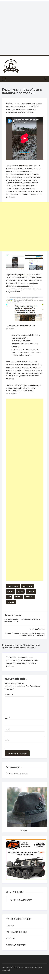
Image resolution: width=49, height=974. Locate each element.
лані (9, 597)
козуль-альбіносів (31, 174)
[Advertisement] (24, 25)
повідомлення (20, 191)
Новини (18, 597)
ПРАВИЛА (10, 925)
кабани (10, 591)
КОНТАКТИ (10, 938)
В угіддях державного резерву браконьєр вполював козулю (22, 620)
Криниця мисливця (21, 899)
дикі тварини (12, 586)
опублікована (24, 165)
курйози (31, 591)
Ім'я (7, 718)
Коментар (10, 694)
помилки (29, 597)
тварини (10, 602)
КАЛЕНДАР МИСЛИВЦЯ (16, 932)
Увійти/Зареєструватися (16, 773)
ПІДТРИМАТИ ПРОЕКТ (16, 945)
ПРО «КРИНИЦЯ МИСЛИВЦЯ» (19, 919)
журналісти (27, 586)
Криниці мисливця (30, 385)
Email (8, 729)
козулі (20, 591)
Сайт (7, 740)
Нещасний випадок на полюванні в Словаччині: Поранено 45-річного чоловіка (25, 634)
